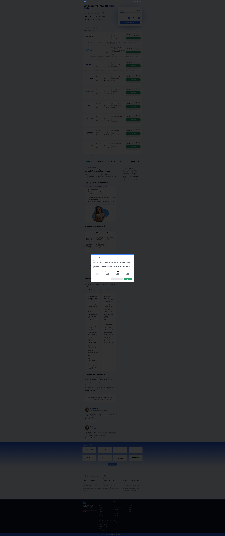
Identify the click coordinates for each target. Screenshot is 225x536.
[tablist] (112, 257)
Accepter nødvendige (117, 279)
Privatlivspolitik (106, 266)
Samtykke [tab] (99, 257)
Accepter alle (128, 279)
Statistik (117, 271)
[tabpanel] (112, 268)
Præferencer (107, 271)
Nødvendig (98, 271)
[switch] (97, 274)
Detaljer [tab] (112, 257)
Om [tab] (125, 257)
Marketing (127, 271)
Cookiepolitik (112, 266)
